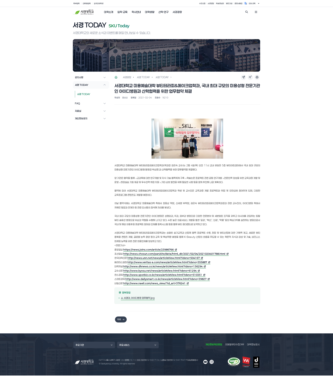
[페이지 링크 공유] (243, 77)
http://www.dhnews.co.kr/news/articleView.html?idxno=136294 (163, 266)
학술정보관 (220, 3)
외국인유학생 (98, 3)
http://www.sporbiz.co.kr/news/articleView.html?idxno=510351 (162, 275)
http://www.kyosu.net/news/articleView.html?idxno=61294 (160, 271)
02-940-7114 (148, 360)
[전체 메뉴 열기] (256, 12)
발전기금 (229, 3)
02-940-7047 (179, 360)
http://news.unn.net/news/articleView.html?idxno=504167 (163, 258)
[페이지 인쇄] (257, 77)
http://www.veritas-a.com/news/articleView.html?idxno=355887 (167, 262)
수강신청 (202, 3)
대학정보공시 (253, 344)
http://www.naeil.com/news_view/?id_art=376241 (154, 283)
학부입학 (76, 3)
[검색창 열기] (246, 12)
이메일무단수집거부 (234, 344)
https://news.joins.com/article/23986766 (148, 250)
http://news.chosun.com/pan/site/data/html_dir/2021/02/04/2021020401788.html (174, 254)
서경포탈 (211, 3)
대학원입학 (87, 3)
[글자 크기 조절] (250, 77)
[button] (108, 12)
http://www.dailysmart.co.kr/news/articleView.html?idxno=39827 (165, 279)
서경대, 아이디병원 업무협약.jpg (139, 297)
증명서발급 (238, 3)
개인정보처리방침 (214, 344)
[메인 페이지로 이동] (83, 361)
